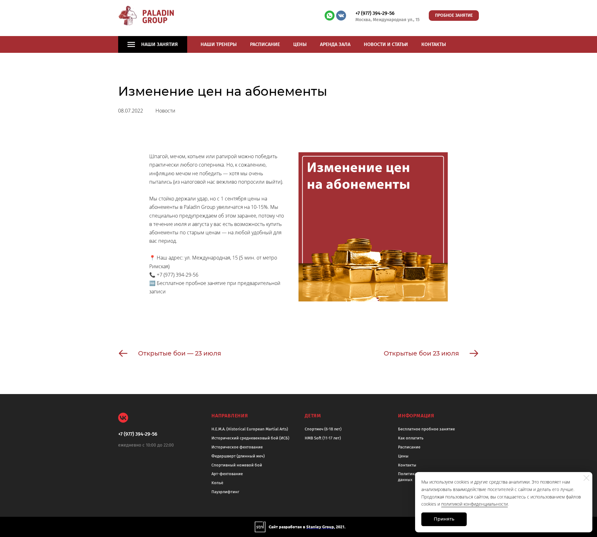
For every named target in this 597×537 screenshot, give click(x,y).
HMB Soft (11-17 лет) (323, 438)
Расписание (265, 44)
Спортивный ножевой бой (236, 465)
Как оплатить (410, 438)
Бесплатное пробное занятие (426, 429)
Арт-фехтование (227, 473)
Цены (300, 44)
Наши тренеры (219, 44)
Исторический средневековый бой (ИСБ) (250, 438)
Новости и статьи (386, 44)
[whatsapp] (330, 16)
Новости (165, 110)
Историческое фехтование (237, 447)
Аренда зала (335, 44)
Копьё (217, 482)
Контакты (433, 44)
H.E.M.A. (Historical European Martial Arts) (249, 429)
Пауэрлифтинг (225, 491)
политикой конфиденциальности (474, 504)
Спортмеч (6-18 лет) (323, 429)
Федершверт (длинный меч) (238, 456)
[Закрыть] (586, 478)
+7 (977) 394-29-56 (375, 13)
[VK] (123, 418)
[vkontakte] (341, 16)
